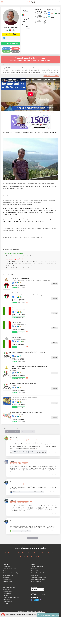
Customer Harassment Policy (37, 553)
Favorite (16, 48)
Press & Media (24, 557)
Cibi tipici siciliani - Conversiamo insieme (24, 398)
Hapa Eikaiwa (7, 603)
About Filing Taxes (36, 581)
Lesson (7, 51)
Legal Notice (22, 553)
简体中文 (49, 112)
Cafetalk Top (6, 566)
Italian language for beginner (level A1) (24, 383)
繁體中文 (53, 112)
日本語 (42, 112)
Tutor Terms (34, 575)
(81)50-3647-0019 (39, 595)
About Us (7, 553)
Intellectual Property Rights (38, 577)
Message (7, 48)
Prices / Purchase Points (9, 568)
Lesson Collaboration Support (11, 597)
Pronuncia (15, 293)
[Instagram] (40, 599)
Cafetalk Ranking (7, 591)
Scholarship (6, 577)
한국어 (45, 112)
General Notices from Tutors (39, 573)
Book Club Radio (7, 581)
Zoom (52, 13)
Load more (32, 537)
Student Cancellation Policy (10, 573)
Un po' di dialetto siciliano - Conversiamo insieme (27, 412)
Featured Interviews (36, 571)
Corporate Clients (8, 575)
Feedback (16, 51)
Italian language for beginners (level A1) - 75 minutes (28, 352)
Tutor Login (34, 568)
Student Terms (7, 571)
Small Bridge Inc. (7, 601)
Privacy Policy (7, 599)
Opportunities (52, 553)
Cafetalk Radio (7, 579)
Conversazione (16, 308)
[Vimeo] (37, 599)
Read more (32, 448)
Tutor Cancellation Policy (38, 579)
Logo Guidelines (36, 557)
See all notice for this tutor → (51, 75)
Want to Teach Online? (37, 566)
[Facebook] (32, 599)
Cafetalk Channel (7, 589)
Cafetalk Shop (7, 593)
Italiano (56, 112)
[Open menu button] (2, 2)
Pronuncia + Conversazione (20, 278)
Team (14, 553)
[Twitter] (35, 599)
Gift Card (5, 595)
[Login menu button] (59, 2)
